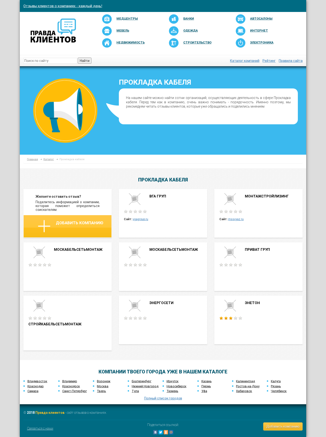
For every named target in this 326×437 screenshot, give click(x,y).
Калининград (245, 381)
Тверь (101, 391)
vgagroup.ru (140, 219)
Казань (206, 381)
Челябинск (279, 391)
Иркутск (173, 381)
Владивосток (37, 381)
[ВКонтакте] (155, 432)
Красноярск (71, 386)
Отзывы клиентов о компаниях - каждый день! (62, 6)
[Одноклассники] (166, 432)
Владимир (69, 381)
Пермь (206, 386)
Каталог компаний (244, 61)
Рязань (276, 386)
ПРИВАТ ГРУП (257, 249)
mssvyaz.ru (236, 219)
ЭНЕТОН (252, 303)
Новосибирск (176, 386)
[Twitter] (160, 432)
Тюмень (172, 391)
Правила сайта (291, 61)
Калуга (276, 381)
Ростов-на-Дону (247, 386)
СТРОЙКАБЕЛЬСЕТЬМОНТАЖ (54, 324)
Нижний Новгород (145, 386)
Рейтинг (269, 61)
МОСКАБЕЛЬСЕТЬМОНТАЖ (78, 249)
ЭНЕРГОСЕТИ (161, 303)
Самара (32, 391)
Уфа (204, 391)
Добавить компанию (79, 222)
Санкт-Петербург (74, 391)
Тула (135, 391)
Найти (84, 61)
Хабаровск (244, 391)
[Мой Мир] (171, 432)
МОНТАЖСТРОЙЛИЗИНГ (267, 196)
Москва (102, 386)
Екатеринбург (141, 381)
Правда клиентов (49, 413)
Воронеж (103, 381)
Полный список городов (163, 398)
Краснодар (35, 386)
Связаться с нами (40, 428)
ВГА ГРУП (157, 196)
